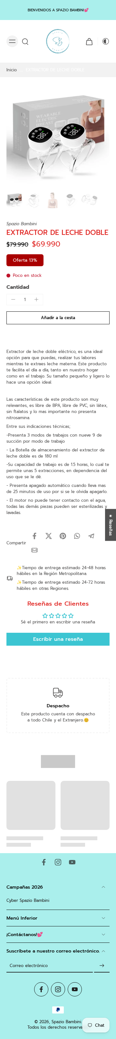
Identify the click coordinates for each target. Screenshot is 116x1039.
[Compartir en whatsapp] (77, 536)
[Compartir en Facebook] (34, 536)
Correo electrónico (29, 965)
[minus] (13, 299)
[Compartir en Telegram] (91, 536)
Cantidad (17, 287)
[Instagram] (58, 862)
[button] (58, 318)
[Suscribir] (102, 966)
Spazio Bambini (66, 1022)
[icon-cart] (89, 41)
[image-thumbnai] (14, 200)
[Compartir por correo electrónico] (34, 550)
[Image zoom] (58, 137)
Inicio (11, 70)
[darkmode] (104, 41)
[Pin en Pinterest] (63, 536)
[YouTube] (72, 862)
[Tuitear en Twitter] (49, 536)
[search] (25, 41)
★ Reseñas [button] (111, 525)
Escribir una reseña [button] (58, 639)
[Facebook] (44, 862)
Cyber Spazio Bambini (27, 900)
